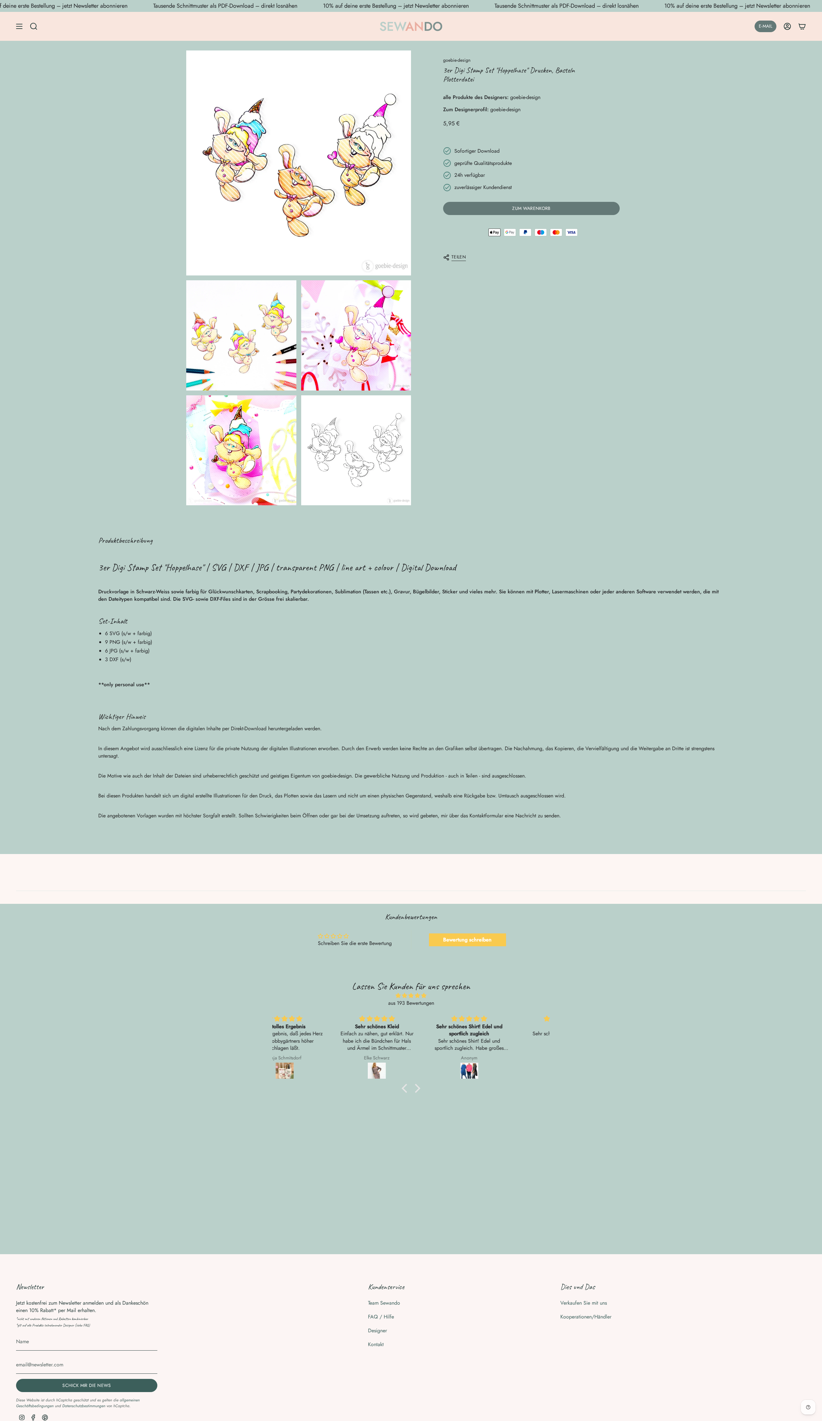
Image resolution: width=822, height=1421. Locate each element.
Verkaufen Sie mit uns (583, 1303)
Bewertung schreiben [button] (467, 939)
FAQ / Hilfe (381, 1316)
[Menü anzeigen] (19, 26)
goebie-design (456, 60)
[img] (411, 995)
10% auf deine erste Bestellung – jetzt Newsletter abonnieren (396, 6)
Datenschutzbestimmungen (83, 1406)
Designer (377, 1330)
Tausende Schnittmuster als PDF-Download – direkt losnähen (225, 6)
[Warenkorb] (802, 26)
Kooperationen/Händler (585, 1316)
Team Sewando (384, 1303)
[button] (406, 1088)
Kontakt (376, 1344)
